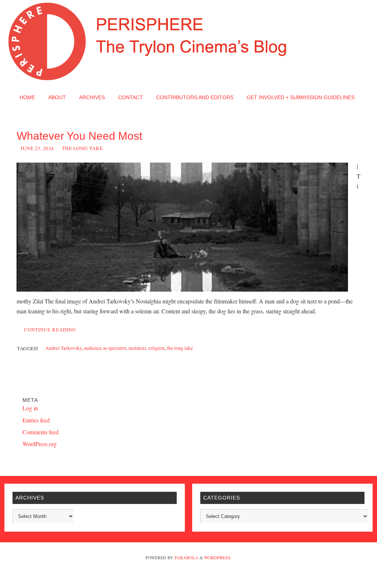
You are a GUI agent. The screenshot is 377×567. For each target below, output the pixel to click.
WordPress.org (39, 444)
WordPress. (218, 557)
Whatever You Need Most (79, 136)
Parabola (186, 557)
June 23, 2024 (37, 148)
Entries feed (36, 420)
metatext (137, 348)
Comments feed (40, 432)
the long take (180, 348)
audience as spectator (105, 348)
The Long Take (82, 148)
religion (156, 348)
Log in (30, 408)
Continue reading (50, 329)
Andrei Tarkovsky (63, 348)
